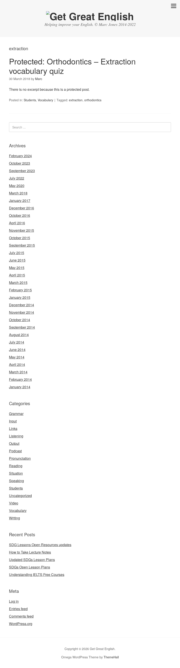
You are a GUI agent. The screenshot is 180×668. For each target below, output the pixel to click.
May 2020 (16, 185)
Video (13, 503)
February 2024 (20, 155)
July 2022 (16, 178)
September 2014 (22, 327)
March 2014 (18, 371)
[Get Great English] (90, 16)
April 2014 (17, 364)
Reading (15, 465)
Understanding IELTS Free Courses (36, 574)
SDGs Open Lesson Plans (29, 567)
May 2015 (16, 267)
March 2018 (18, 193)
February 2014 (20, 379)
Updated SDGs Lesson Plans (32, 559)
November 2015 (21, 230)
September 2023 (22, 170)
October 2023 (19, 163)
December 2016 (21, 207)
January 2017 (19, 200)
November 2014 (21, 312)
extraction (76, 100)
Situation (16, 473)
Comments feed (21, 616)
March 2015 (18, 282)
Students (30, 100)
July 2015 (16, 252)
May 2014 (16, 357)
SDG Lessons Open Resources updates (40, 544)
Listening (16, 435)
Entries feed (18, 608)
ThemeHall (111, 657)
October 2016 (19, 215)
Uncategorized (20, 495)
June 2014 (17, 349)
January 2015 (19, 297)
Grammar (16, 413)
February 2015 (20, 289)
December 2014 (21, 304)
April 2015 (17, 275)
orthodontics (92, 100)
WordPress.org (20, 623)
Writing (14, 517)
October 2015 (19, 237)
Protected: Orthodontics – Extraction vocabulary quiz (72, 65)
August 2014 (19, 334)
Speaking (16, 480)
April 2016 (17, 222)
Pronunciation (20, 458)
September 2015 (22, 245)
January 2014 (19, 386)
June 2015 (17, 260)
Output (14, 443)
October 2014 (19, 319)
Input (13, 421)
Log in (14, 601)
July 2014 (16, 342)
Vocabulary (45, 100)
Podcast (15, 450)
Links (13, 428)
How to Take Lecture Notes (30, 552)
